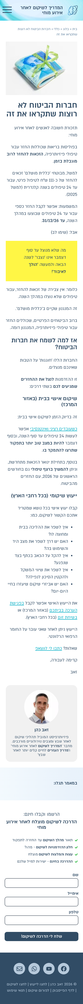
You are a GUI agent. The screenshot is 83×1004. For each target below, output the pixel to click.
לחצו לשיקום (17, 984)
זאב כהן (41, 730)
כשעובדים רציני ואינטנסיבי (53, 429)
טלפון (73, 912)
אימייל (73, 893)
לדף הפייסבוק (63, 990)
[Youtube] (49, 968)
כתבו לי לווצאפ (48, 648)
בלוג (66, 29)
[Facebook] (63, 968)
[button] (7, 10)
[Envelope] (19, 968)
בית (74, 29)
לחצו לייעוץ (38, 984)
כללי (56, 29)
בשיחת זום (67, 617)
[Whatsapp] (34, 968)
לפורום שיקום (38, 990)
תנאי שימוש (16, 990)
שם (75, 874)
